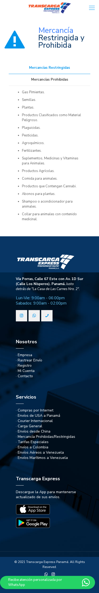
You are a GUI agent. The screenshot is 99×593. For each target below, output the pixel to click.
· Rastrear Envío (29, 360)
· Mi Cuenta (25, 370)
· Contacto (24, 376)
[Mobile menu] (91, 7)
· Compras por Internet (34, 410)
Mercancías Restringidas (49, 67)
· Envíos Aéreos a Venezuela (40, 452)
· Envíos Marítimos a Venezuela (42, 457)
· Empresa (24, 354)
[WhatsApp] (46, 574)
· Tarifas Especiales (32, 441)
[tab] (49, 68)
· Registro (24, 365)
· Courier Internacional (34, 420)
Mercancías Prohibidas (49, 79)
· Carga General (29, 426)
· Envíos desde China (33, 431)
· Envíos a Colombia (32, 447)
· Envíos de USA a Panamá (38, 415)
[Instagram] (53, 574)
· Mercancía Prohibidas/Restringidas (45, 436)
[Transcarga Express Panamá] (49, 7)
